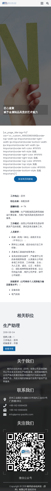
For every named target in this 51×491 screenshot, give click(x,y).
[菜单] (42, 3)
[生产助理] (25, 336)
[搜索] (47, 3)
